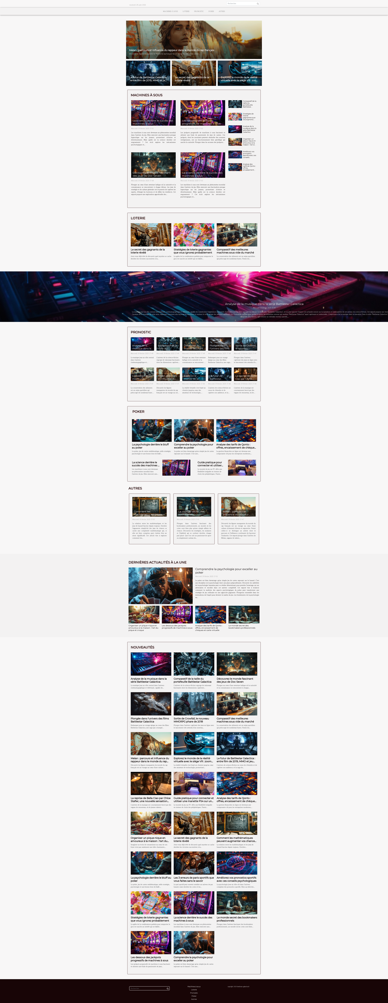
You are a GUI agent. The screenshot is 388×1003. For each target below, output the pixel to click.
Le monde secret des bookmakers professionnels (191, 514)
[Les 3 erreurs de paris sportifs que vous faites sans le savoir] (194, 863)
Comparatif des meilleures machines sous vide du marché (235, 251)
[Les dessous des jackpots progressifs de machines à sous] (203, 113)
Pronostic (199, 11)
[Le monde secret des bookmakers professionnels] (194, 506)
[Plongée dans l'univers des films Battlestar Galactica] (151, 703)
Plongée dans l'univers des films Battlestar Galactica (220, 350)
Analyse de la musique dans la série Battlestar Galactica (249, 129)
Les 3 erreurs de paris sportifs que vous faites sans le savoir (194, 879)
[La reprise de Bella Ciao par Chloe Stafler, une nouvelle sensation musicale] (151, 783)
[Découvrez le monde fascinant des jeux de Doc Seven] (153, 165)
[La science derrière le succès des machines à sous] (153, 113)
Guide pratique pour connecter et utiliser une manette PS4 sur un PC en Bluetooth (210, 467)
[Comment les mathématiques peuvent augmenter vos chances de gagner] (149, 506)
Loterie (186, 11)
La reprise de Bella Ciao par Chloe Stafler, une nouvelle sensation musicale (151, 801)
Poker (211, 11)
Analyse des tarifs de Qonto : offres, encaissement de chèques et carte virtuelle (249, 169)
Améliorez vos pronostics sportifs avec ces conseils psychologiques (249, 155)
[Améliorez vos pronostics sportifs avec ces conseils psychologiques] (235, 154)
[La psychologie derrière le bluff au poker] (152, 430)
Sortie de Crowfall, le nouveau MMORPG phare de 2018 (245, 350)
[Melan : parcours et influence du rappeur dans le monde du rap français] (194, 39)
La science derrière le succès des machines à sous (153, 122)
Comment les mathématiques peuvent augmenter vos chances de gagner (149, 516)
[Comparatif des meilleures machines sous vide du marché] (237, 234)
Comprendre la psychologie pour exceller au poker (193, 446)
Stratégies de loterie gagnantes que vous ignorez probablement (249, 118)
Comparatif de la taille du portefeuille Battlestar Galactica (249, 105)
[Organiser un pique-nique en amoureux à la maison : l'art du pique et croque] (235, 142)
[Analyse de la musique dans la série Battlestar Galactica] (235, 129)
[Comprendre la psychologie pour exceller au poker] (194, 430)
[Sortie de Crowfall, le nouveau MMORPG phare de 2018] (194, 703)
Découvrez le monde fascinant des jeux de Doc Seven (152, 174)
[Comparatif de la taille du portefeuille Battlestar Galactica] (235, 104)
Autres (222, 11)
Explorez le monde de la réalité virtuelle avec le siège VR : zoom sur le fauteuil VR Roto (240, 80)
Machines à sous (170, 11)
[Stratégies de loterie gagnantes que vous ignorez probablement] (235, 117)
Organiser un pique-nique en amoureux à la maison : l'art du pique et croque (249, 143)
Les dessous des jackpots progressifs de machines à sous (201, 122)
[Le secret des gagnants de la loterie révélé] (151, 234)
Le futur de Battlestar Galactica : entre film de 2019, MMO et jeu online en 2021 (148, 80)
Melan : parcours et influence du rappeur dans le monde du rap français (171, 50)
